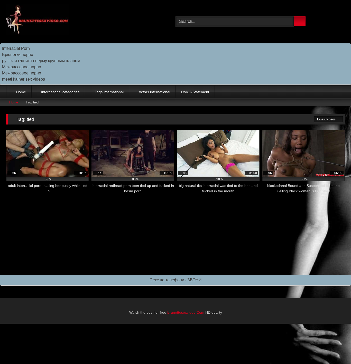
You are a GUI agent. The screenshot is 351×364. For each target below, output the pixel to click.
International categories (60, 92)
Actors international (154, 92)
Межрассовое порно (21, 67)
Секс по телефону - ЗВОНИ (176, 280)
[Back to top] (335, 349)
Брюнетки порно (17, 54)
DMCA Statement (195, 92)
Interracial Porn (16, 48)
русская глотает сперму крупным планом (41, 61)
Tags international (109, 92)
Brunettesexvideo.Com (185, 312)
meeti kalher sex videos (23, 79)
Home (21, 92)
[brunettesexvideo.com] (37, 20)
